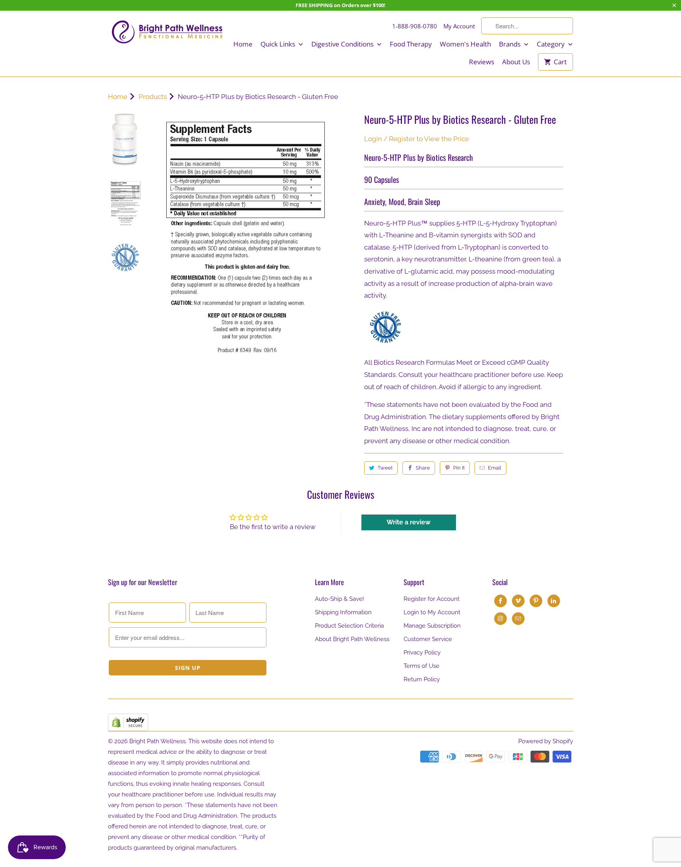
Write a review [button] (408, 522)
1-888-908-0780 (414, 26)
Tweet (385, 468)
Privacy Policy (422, 652)
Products (153, 97)
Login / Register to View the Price (416, 139)
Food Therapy (411, 44)
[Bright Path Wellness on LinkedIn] (553, 601)
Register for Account (432, 598)
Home (243, 44)
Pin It (459, 468)
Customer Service (428, 639)
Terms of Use (421, 665)
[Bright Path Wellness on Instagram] (500, 618)
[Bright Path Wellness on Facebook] (500, 601)
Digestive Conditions (343, 44)
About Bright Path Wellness (352, 639)
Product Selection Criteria (349, 625)
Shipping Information (343, 612)
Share (423, 468)
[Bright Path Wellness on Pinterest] (536, 601)
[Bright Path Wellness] (167, 32)
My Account (459, 26)
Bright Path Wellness (157, 741)
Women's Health (465, 44)
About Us (516, 62)
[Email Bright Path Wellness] (518, 618)
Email (494, 468)
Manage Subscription (432, 625)
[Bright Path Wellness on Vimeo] (518, 601)
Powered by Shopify (545, 741)
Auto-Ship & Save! (339, 598)
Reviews (481, 62)
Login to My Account (432, 612)
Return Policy (422, 679)
